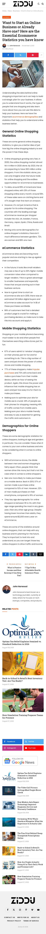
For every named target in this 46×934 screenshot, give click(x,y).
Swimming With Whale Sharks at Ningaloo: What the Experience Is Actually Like (30, 821)
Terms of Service (31, 921)
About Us (35, 917)
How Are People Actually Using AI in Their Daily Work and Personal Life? (30, 864)
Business (16, 11)
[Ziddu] (23, 4)
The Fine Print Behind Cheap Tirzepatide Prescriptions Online (29, 835)
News (10, 11)
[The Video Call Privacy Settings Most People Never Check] (8, 790)
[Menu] (3, 4)
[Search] (42, 4)
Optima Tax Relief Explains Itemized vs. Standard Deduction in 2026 (21, 642)
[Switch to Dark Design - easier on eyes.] (38, 4)
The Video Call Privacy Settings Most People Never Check (29, 789)
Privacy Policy (14, 921)
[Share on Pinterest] (33, 55)
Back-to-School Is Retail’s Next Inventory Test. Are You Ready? (22, 679)
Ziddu (4, 11)
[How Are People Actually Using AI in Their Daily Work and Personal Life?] (8, 865)
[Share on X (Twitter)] (20, 55)
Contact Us (9, 917)
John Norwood (15, 46)
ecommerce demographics (25, 116)
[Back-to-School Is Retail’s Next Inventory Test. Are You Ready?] (23, 663)
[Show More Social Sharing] (41, 55)
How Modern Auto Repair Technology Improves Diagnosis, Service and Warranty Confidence (28, 805)
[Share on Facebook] (8, 55)
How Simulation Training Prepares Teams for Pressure (29, 877)
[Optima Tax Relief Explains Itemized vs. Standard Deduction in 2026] (23, 626)
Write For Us (23, 917)
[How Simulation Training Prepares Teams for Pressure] (23, 700)
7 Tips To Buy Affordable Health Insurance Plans (32, 570)
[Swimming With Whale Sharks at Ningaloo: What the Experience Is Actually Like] (8, 822)
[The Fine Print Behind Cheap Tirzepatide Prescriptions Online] (8, 836)
